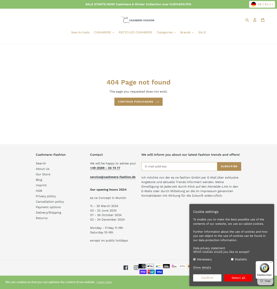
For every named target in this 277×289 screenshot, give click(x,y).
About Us (42, 169)
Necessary (204, 259)
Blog (39, 180)
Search (41, 163)
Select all (238, 278)
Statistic (241, 259)
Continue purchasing (135, 101)
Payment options (48, 207)
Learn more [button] (104, 282)
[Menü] (271, 263)
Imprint (41, 185)
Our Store (43, 174)
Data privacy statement (209, 248)
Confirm (207, 278)
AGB (39, 190)
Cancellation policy (50, 201)
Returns (41, 218)
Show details (202, 267)
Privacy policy (46, 196)
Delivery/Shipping (48, 212)
